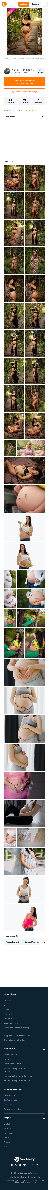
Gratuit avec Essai (24, 81)
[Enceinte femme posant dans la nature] (14, 178)
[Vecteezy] (4, 4)
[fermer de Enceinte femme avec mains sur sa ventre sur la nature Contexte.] (10, 855)
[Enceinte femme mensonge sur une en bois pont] (24, 746)
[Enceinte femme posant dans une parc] (10, 932)
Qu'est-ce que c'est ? (30, 111)
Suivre (40, 72)
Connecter (36, 4)
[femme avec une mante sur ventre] (24, 774)
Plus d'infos (10, 116)
